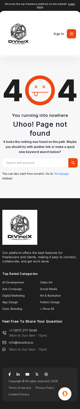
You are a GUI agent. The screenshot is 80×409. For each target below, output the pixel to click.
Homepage (61, 173)
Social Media (48, 289)
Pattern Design (50, 302)
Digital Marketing (13, 295)
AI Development (13, 282)
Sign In (59, 34)
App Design (10, 302)
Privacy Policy (45, 388)
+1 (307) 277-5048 (23, 330)
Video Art (46, 282)
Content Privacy (19, 394)
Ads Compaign (12, 289)
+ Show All (47, 309)
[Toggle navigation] (71, 33)
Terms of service (20, 388)
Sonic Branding (12, 309)
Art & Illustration (50, 295)
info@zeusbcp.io (21, 342)
